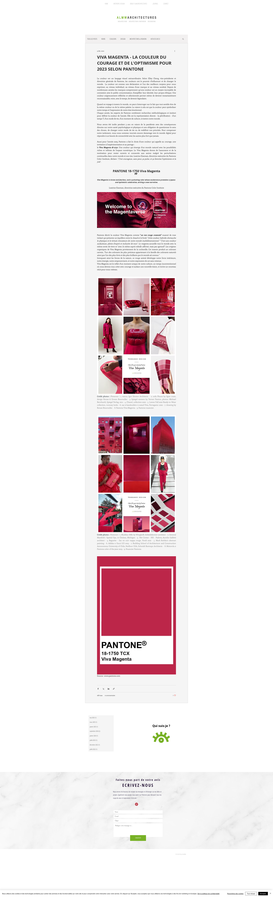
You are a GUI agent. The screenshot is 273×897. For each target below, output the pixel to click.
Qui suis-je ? (161, 726)
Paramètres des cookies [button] (235, 894)
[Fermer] (270, 893)
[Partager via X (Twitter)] (103, 689)
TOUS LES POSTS (92, 39)
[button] (183, 39)
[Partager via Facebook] (98, 689)
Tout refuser (251, 894)
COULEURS (113, 39)
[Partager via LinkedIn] (108, 689)
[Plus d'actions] (174, 51)
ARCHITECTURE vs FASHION (138, 39)
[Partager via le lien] (114, 689)
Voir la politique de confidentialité (208, 894)
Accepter (263, 894)
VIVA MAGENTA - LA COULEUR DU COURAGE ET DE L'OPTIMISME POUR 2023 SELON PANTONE (134, 63)
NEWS (103, 39)
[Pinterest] (136, 804)
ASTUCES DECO (155, 39)
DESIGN (123, 39)
